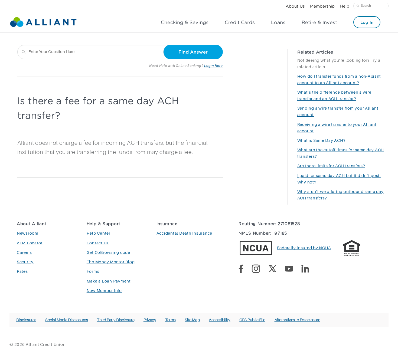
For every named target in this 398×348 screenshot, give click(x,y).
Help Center (98, 233)
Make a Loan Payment (109, 281)
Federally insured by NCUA (304, 248)
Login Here (213, 66)
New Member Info (104, 291)
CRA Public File (252, 320)
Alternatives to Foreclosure (297, 320)
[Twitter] (276, 270)
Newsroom (27, 233)
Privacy (149, 320)
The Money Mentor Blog (111, 262)
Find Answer (193, 52)
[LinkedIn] (309, 270)
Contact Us (98, 243)
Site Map (192, 320)
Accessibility (219, 320)
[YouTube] (293, 269)
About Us (295, 6)
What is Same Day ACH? (321, 141)
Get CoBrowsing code (108, 253)
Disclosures (26, 320)
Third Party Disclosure (115, 320)
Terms (170, 320)
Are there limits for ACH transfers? (331, 166)
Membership (322, 6)
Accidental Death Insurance (184, 233)
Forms (93, 272)
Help (344, 6)
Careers (24, 253)
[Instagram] (260, 269)
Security (25, 262)
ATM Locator (30, 243)
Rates (22, 272)
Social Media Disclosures (66, 320)
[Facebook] (245, 269)
